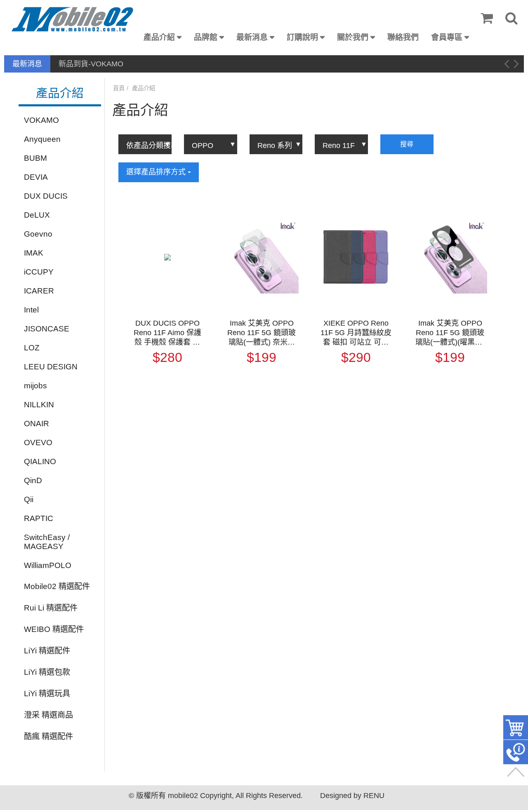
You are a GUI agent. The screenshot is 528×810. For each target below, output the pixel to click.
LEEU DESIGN (51, 366)
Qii (28, 499)
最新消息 (252, 37)
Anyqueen (42, 139)
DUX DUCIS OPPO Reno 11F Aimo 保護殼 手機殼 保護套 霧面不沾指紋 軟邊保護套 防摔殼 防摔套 (167, 333)
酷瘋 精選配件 (48, 736)
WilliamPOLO (47, 565)
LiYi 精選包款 (47, 672)
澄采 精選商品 (48, 715)
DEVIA (36, 177)
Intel (31, 309)
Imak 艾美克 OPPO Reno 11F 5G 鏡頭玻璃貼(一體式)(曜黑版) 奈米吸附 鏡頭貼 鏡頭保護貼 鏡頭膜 (450, 333)
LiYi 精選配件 (47, 650)
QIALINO (40, 461)
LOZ (32, 347)
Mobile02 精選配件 (57, 586)
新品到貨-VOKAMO (91, 64)
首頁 (119, 88)
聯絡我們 (403, 37)
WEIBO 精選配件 (54, 629)
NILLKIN (39, 404)
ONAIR (36, 423)
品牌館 (205, 37)
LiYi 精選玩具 (47, 693)
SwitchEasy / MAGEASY (47, 542)
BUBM (35, 158)
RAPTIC (38, 518)
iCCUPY (39, 272)
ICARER (39, 290)
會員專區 (446, 37)
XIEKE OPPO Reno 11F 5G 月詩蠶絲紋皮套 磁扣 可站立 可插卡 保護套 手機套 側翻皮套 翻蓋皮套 (356, 333)
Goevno (38, 234)
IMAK (33, 253)
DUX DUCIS (46, 196)
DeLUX (37, 215)
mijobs (35, 385)
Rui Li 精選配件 (51, 607)
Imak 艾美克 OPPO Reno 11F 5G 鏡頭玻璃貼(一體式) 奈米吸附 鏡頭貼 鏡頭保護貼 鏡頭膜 (261, 333)
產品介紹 (159, 37)
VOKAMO (41, 120)
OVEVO (38, 442)
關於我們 (352, 37)
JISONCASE (46, 328)
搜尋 (406, 144)
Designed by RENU (352, 795)
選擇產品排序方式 (157, 172)
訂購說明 (302, 37)
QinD (33, 480)
